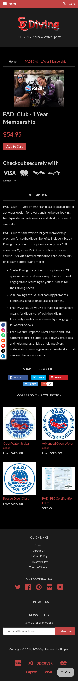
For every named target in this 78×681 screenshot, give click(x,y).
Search (39, 545)
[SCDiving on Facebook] (28, 588)
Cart (71, 3)
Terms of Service (39, 567)
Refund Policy (39, 556)
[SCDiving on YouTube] (60, 588)
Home (13, 61)
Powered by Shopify (57, 649)
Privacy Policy (39, 561)
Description (37, 195)
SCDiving (38, 649)
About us (39, 550)
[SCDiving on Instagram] (49, 588)
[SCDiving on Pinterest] (39, 588)
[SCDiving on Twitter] (18, 588)
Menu (12, 3)
